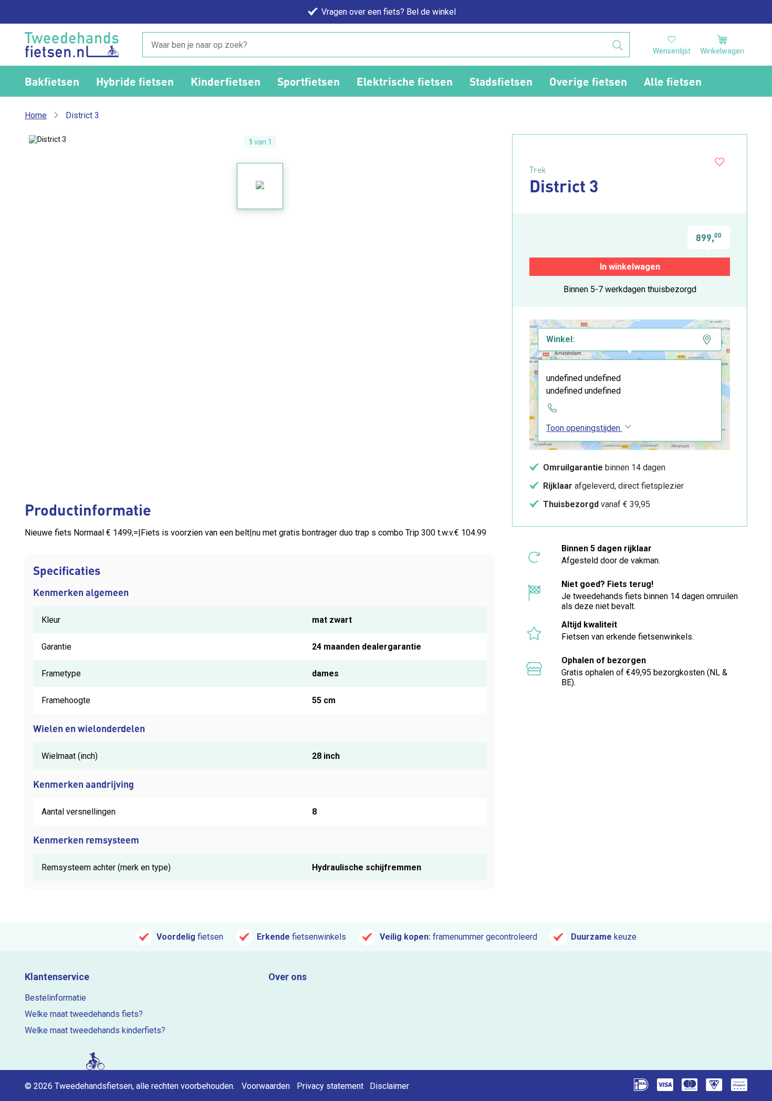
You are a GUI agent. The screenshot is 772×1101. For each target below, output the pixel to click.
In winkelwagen (630, 267)
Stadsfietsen (501, 81)
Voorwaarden (266, 1086)
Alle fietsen (673, 81)
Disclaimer (389, 1086)
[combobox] (386, 45)
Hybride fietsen (135, 81)
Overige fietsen (588, 81)
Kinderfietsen (225, 81)
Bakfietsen (52, 81)
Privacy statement (330, 1086)
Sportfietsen (308, 81)
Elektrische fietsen (405, 81)
